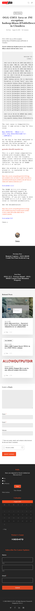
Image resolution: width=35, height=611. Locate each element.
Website (4, 430)
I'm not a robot (10, 447)
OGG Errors (18, 13)
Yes (4, 478)
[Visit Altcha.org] (22, 448)
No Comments (25, 30)
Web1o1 (21, 603)
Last (3, 570)
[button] (32, 3)
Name (4, 414)
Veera (9, 30)
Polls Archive (6, 492)
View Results (17, 490)
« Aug (4, 529)
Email (4, 422)
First (3, 563)
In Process (6, 483)
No (4, 481)
